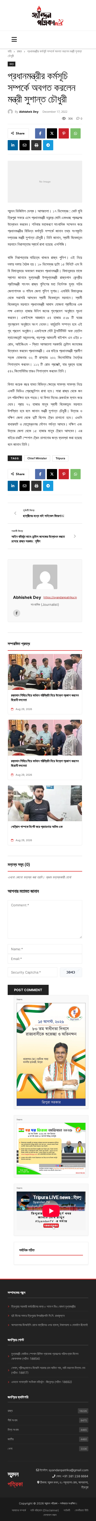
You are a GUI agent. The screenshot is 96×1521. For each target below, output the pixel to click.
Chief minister (37, 458)
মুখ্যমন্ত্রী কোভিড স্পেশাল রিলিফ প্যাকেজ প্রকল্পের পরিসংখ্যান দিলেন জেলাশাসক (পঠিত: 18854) (44, 1356)
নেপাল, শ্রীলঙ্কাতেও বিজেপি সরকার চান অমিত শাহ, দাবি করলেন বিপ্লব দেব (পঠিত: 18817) (48, 1370)
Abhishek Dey (28, 111)
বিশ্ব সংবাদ (47, 1430)
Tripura (60, 458)
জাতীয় (47, 1439)
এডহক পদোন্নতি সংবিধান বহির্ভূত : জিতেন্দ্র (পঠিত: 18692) (41, 1382)
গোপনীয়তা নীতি (81, 1510)
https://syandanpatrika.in (60, 597)
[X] (52, 133)
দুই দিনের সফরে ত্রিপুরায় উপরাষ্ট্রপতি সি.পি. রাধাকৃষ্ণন (38, 1316)
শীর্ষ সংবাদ (47, 1420)
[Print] (36, 145)
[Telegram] (48, 145)
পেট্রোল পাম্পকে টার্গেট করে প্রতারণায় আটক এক (36, 827)
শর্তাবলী (66, 1510)
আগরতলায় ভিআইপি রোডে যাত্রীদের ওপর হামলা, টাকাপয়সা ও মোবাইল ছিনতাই (49, 1325)
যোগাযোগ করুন (50, 1515)
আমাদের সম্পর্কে (19, 1510)
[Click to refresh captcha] (71, 972)
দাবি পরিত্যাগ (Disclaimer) (44, 1510)
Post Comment (28, 990)
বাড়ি (10, 51)
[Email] (24, 145)
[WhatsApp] (75, 133)
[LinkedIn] (13, 145)
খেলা (47, 1448)
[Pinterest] (64, 133)
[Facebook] (40, 133)
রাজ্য (19, 51)
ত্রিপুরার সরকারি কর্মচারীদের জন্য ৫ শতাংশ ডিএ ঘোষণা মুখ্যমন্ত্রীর (43, 1306)
